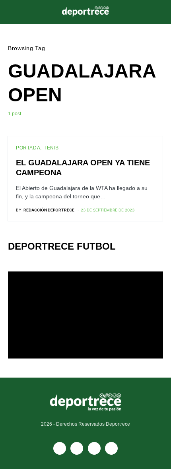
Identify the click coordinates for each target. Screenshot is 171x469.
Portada (28, 148)
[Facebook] (59, 448)
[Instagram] (94, 448)
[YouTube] (76, 448)
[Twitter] (111, 448)
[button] (10, 12)
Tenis (51, 148)
